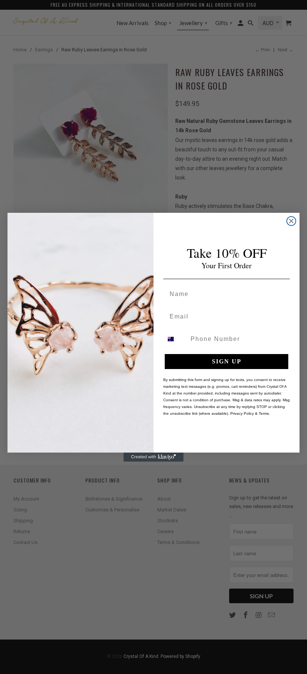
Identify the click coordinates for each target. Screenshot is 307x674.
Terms (264, 413)
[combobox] (175, 339)
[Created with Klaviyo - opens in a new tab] (153, 457)
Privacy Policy (242, 413)
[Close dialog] (291, 221)
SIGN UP (226, 361)
